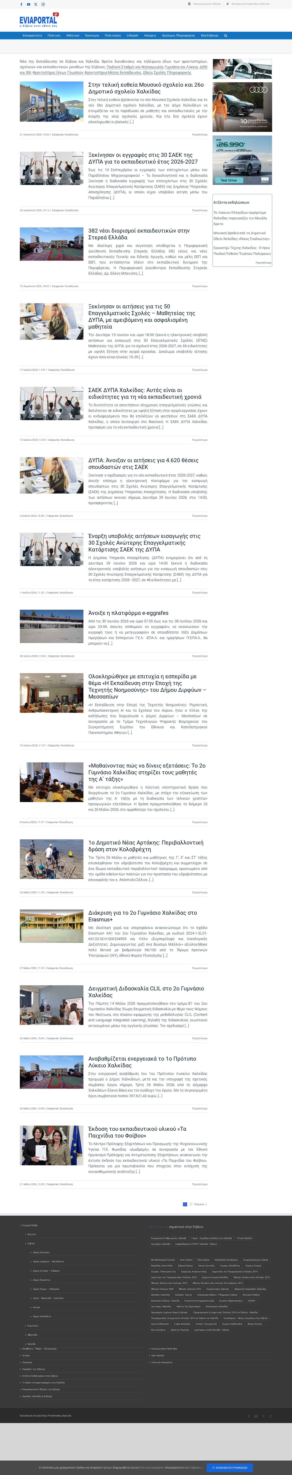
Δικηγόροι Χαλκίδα (161, 1244)
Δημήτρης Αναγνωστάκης (194, 1271)
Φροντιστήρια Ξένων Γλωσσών (58, 73)
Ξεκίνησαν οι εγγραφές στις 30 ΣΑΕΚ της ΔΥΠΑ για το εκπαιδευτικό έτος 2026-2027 (143, 158)
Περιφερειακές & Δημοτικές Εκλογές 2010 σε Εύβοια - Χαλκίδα (225, 1312)
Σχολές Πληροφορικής (172, 73)
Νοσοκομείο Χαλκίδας (217, 1306)
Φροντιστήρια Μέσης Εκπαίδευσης (113, 73)
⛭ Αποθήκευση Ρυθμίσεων (229, 1467)
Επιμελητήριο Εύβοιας (217, 1289)
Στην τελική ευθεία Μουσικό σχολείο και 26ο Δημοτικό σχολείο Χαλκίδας (146, 88)
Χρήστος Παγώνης (180, 1330)
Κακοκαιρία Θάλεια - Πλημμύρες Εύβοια (217, 1295)
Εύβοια (31, 1243)
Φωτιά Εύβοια (158, 1330)
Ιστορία (26, 1355)
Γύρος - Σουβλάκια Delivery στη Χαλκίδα (211, 1238)
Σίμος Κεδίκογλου (160, 1324)
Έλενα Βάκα (203, 1260)
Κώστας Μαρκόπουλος (231, 1301)
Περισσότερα (199, 134)
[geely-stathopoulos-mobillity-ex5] (242, 138)
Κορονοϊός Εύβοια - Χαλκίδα (165, 1301)
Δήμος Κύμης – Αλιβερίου (46, 1289)
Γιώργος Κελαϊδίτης (230, 1265)
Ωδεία (148, 73)
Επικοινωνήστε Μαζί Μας (164, 1349)
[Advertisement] (200, 19)
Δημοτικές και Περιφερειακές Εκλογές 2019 (235, 1271)
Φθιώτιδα (32, 1335)
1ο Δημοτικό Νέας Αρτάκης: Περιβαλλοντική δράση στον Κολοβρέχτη (146, 846)
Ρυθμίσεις (196, 1467)
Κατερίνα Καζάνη (251, 1295)
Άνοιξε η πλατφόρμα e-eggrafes (128, 613)
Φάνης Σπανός (255, 1324)
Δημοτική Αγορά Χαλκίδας (215, 1277)
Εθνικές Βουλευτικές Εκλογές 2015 (252, 1277)
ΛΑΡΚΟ (251, 1301)
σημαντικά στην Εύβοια (186, 1227)
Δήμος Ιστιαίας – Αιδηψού (46, 1271)
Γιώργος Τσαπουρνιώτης (163, 1271)
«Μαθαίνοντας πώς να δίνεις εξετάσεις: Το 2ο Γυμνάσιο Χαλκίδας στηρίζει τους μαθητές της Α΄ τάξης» (147, 772)
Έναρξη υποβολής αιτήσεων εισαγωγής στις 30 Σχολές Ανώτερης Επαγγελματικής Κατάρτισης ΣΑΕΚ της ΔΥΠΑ (144, 543)
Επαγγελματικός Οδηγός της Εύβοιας (41, 1389)
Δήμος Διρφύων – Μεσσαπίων (48, 1261)
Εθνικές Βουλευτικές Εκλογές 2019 (169, 1283)
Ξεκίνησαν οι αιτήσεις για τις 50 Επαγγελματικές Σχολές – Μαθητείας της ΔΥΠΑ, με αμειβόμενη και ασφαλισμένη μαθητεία (141, 316)
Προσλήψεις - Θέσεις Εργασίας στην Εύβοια (245, 1318)
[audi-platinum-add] (242, 85)
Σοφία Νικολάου (182, 1324)
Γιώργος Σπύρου (253, 1265)
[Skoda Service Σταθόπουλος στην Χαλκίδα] (242, 62)
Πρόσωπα (27, 1362)
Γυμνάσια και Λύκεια (181, 67)
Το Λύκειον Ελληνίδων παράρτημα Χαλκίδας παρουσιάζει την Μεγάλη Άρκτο (240, 218)
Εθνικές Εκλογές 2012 (190, 1289)
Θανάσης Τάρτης (183, 1295)
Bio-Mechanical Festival (163, 1260)
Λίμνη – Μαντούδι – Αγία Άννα (48, 1298)
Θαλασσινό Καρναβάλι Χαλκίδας (250, 1289)
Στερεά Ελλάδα (30, 1225)
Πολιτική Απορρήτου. (152, 1467)
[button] (225, 35)
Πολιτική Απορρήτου (162, 1362)
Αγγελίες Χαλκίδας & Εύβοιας (37, 1396)
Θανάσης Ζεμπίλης (160, 1295)
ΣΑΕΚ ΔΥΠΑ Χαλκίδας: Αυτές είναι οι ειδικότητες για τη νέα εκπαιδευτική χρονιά (144, 393)
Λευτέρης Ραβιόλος (161, 1306)
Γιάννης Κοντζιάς (206, 1265)
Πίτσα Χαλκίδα (245, 1238)
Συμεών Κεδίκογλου (232, 1324)
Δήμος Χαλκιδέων (42, 1316)
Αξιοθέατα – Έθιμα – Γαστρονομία (39, 1349)
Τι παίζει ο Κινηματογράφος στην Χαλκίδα (43, 1382)
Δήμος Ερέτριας (41, 1252)
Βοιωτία (32, 1234)
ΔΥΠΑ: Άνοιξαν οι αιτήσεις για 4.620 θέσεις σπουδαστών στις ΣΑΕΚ (143, 463)
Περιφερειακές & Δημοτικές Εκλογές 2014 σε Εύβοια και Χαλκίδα (184, 1318)
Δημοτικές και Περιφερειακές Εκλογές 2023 (174, 1277)
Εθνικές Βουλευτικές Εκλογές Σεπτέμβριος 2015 (218, 1283)
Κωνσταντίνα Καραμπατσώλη (199, 1301)
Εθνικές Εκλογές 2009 (162, 1289)
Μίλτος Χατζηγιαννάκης (189, 1306)
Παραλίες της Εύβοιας (33, 1369)
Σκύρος (36, 1307)
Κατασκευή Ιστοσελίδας (33, 1415)
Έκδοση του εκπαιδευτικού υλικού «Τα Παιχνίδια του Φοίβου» (137, 1132)
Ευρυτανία (33, 1326)
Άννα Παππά (186, 1260)
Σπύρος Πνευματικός (206, 1324)
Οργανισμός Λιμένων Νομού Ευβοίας (169, 1312)
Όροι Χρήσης (157, 1355)
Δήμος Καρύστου (41, 1280)
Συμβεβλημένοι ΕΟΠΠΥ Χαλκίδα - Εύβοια (196, 1244)
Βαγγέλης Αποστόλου (162, 1265)
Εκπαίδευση (71, 134)
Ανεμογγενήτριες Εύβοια (255, 1260)
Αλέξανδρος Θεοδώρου (226, 1260)
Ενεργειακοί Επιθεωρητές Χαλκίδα (168, 1238)
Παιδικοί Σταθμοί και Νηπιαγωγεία (135, 67)
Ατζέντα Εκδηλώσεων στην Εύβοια (40, 1376)
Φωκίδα (31, 1344)
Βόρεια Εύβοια (185, 1265)
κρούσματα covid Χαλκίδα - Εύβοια (211, 1330)
